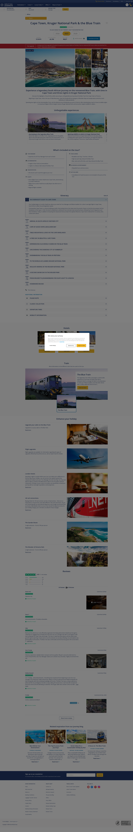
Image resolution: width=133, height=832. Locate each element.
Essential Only (71, 345)
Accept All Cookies (81, 345)
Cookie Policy (61, 341)
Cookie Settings (53, 345)
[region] (66, 342)
